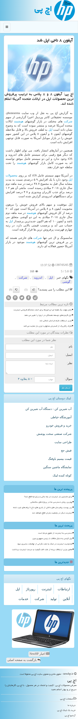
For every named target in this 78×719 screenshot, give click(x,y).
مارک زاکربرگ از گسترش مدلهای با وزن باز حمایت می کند (48, 326)
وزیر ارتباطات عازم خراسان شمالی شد (56, 321)
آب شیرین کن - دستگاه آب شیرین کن (48, 408)
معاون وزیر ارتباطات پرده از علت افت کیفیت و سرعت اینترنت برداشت (42, 549)
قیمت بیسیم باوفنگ (60, 458)
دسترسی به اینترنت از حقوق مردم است (55, 533)
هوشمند (18, 121)
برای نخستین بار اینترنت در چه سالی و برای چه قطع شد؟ (48, 497)
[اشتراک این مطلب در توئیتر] (22, 297)
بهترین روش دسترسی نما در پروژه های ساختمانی (51, 502)
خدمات (23, 599)
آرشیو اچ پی (70, 715)
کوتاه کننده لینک (62, 475)
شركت (68, 121)
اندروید (38, 277)
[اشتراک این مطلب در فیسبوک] (28, 297)
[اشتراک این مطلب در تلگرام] (35, 297)
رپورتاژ (30, 589)
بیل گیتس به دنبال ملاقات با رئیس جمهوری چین (52, 538)
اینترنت (46, 589)
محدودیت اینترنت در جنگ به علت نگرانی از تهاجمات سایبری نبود (44, 544)
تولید (53, 599)
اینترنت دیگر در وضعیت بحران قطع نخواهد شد (52, 513)
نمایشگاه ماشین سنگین (57, 467)
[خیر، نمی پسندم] (16, 289)
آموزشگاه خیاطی (61, 417)
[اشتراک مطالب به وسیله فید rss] (8, 297)
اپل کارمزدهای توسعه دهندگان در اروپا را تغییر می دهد (48, 315)
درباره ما (72, 705)
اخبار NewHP (38, 653)
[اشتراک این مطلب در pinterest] (15, 297)
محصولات (11, 175)
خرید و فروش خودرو (59, 425)
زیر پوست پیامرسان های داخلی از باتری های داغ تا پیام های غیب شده (42, 507)
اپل (50, 129)
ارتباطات (64, 589)
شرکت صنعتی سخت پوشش (54, 433)
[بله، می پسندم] (33, 289)
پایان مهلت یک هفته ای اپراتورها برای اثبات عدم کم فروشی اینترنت (43, 310)
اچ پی (43, 8)
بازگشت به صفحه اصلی (22, 660)
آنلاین (66, 599)
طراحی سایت (63, 442)
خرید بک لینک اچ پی (66, 710)
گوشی (66, 281)
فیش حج (66, 450)
